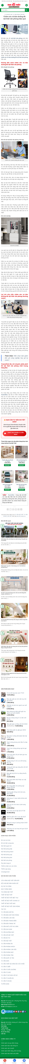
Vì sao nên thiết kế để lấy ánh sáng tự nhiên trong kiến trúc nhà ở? (14, 620)
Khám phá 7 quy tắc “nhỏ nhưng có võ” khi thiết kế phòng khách (13, 566)
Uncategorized (5, 872)
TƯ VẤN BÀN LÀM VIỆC (8, 918)
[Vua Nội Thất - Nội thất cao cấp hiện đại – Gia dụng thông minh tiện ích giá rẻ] (14, 5)
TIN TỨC (3, 909)
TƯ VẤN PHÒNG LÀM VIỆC (18, 14)
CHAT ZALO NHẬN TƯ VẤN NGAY (16, 433)
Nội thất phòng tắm (6, 857)
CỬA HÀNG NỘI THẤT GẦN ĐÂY (10, 880)
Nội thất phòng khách (7, 851)
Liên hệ (3, 1033)
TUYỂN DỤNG (5, 984)
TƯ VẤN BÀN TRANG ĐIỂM (8, 920)
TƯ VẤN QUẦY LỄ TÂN (7, 958)
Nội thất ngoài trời (6, 846)
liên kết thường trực (21, 516)
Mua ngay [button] (7, 465)
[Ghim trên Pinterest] (18, 509)
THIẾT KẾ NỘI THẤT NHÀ (8, 903)
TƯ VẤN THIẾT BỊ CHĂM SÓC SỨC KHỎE (13, 964)
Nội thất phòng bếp (6, 849)
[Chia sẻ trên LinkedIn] (21, 509)
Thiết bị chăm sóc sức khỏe (9, 866)
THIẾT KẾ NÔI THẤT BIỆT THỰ (9, 897)
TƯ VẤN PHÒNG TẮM (7, 955)
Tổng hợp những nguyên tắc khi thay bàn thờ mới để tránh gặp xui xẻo (13, 674)
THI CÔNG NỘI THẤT (7, 892)
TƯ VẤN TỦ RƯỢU (6, 981)
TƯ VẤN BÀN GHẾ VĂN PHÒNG (10, 915)
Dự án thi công (5, 1031)
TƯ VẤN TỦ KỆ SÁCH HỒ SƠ (9, 975)
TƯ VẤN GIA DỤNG (6, 929)
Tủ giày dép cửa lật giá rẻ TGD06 (7, 460)
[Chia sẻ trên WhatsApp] (8, 509)
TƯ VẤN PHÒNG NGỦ (7, 952)
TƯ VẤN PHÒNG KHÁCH (8, 946)
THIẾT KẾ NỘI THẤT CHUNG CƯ (10, 900)
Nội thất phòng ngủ (6, 854)
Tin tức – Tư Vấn (5, 1030)
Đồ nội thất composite (7, 843)
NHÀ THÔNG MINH (6, 889)
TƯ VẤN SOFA (5, 961)
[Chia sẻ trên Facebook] (10, 509)
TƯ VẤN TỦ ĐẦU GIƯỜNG (8, 969)
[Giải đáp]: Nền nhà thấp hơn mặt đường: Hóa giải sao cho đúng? (14, 539)
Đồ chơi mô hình (5, 840)
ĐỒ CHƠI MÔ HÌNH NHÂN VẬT (9, 883)
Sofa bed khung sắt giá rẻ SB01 (7, 485)
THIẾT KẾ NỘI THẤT (6, 895)
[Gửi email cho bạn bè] (16, 509)
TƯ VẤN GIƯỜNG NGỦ (7, 932)
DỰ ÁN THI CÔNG (6, 886)
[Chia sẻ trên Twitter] (13, 509)
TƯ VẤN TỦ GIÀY (6, 972)
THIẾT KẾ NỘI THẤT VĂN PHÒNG (10, 906)
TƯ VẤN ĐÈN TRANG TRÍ (8, 923)
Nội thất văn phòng (6, 860)
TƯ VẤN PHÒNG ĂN (6, 943)
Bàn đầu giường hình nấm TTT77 (22, 485)
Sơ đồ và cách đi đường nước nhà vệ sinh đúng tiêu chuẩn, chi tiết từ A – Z (13, 593)
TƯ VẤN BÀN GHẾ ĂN (7, 912)
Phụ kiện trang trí (6, 863)
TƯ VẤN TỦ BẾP (5, 966)
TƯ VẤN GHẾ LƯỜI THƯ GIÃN (9, 926)
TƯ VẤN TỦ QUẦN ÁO (7, 978)
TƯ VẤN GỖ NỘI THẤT (7, 935)
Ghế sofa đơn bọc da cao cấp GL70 (22, 460)
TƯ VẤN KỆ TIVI (5, 938)
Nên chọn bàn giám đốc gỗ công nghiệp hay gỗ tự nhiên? (16, 358)
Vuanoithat (11, 495)
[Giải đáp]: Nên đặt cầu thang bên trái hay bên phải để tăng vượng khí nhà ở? (14, 647)
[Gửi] (26, 10)
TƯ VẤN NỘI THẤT (8, 14)
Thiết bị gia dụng (6, 869)
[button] (2, 5)
